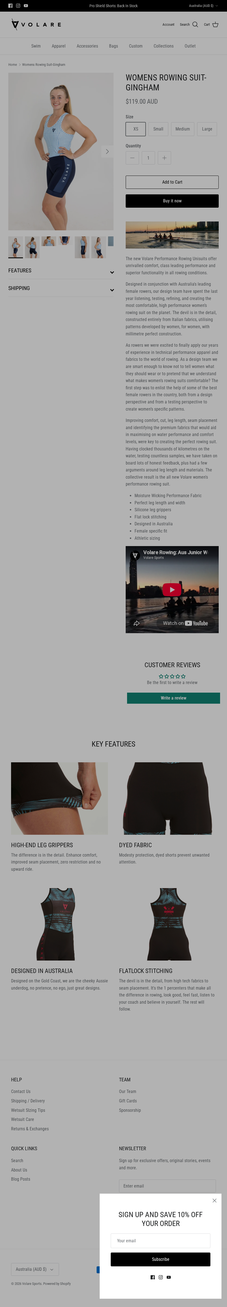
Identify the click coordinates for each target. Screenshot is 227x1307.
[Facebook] (153, 1277)
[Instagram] (161, 1277)
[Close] (214, 1200)
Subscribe (160, 1259)
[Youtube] (169, 1277)
